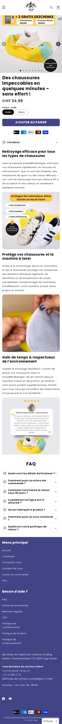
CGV (4, 617)
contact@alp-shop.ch (16, 670)
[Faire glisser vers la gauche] (4, 44)
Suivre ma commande (15, 574)
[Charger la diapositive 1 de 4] (29, 70)
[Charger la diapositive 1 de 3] (26, 70)
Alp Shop (16, 717)
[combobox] (50, 721)
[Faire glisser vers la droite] (58, 44)
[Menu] (3, 7)
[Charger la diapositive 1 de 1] (20, 70)
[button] (51, 7)
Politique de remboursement (12, 641)
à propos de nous (12, 568)
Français (48, 721)
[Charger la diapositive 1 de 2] (23, 70)
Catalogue (8, 556)
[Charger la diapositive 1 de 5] (32, 70)
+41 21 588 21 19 (11, 674)
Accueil (6, 550)
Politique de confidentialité (11, 625)
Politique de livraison (14, 633)
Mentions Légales (12, 611)
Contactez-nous (12, 562)
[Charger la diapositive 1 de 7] (38, 70)
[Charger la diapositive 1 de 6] (35, 70)
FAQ (4, 580)
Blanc (22, 112)
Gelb (8, 112)
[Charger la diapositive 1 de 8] (41, 70)
